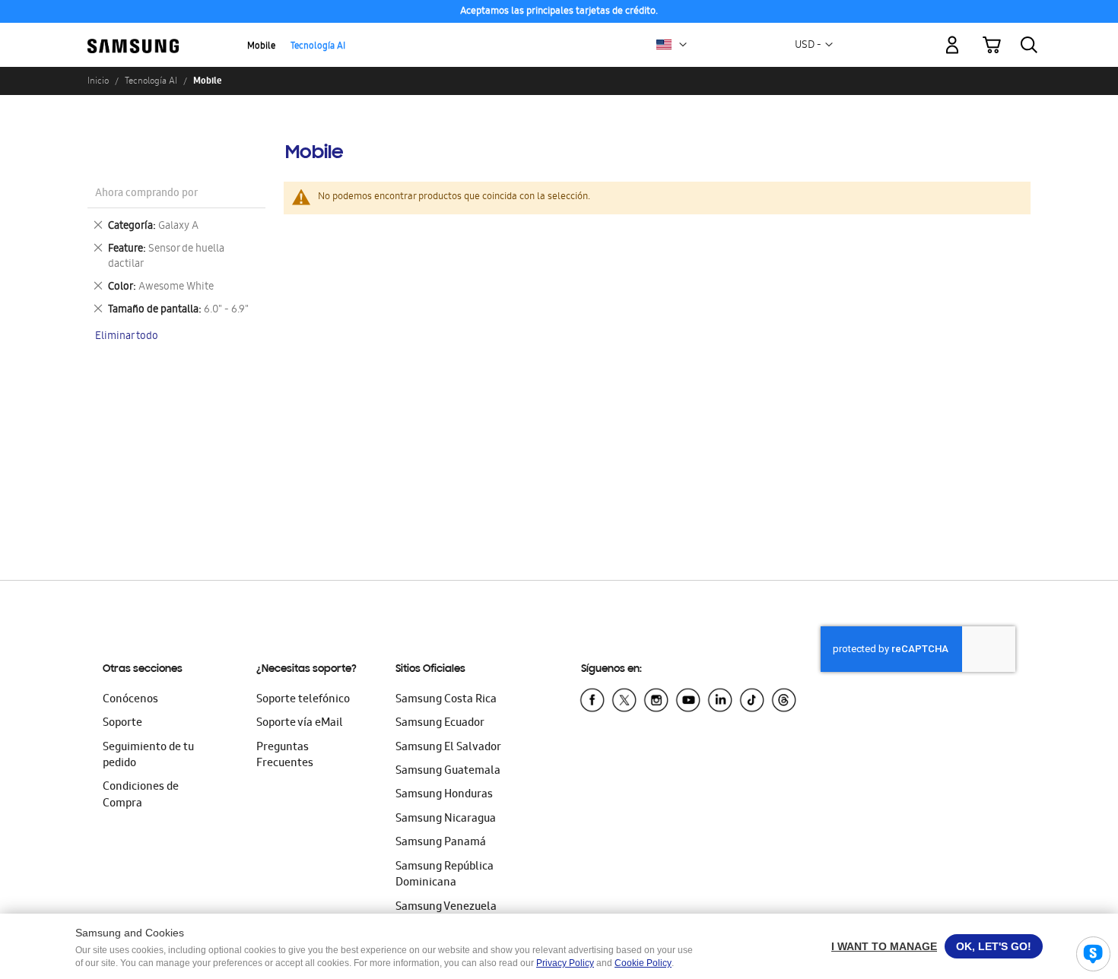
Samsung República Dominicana (444, 875)
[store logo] (133, 35)
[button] (683, 44)
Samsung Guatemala (447, 771)
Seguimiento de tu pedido (148, 756)
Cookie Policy (643, 963)
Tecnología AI (318, 47)
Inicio (98, 80)
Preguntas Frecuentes (284, 756)
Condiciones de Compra (141, 795)
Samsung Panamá (440, 843)
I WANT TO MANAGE (884, 946)
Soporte (122, 723)
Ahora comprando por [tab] (146, 194)
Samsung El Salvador (448, 748)
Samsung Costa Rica (446, 700)
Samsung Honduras (444, 795)
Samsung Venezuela (446, 907)
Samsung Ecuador (439, 723)
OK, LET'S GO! (993, 946)
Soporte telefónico (303, 700)
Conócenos (130, 700)
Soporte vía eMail (299, 723)
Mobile (261, 47)
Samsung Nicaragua (445, 819)
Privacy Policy (565, 963)
